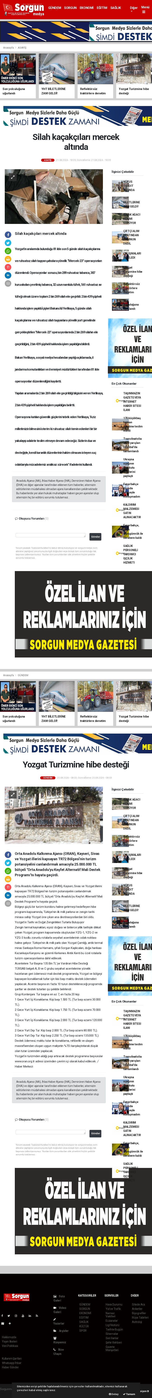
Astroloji (137, 1321)
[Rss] (38, 1315)
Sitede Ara (138, 1304)
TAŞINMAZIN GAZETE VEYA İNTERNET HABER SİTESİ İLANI (132, 402)
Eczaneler (112, 1320)
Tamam (130, 1394)
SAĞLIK (115, 8)
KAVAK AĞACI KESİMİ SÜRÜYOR (131, 219)
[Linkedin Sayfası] (31, 1315)
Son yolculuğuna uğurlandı (131, 304)
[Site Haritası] (4, 1323)
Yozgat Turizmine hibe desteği (132, 271)
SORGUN (70, 8)
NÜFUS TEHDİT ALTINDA (129, 186)
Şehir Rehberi (114, 1342)
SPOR (82, 1330)
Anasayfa (8, 47)
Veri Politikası (10, 1345)
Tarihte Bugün (114, 1329)
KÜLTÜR (84, 1326)
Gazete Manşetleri (112, 1348)
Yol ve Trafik (113, 1308)
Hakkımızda (9, 1337)
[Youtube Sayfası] (24, 1315)
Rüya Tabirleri (140, 1317)
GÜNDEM (54, 8)
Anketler (137, 1308)
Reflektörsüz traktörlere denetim (131, 288)
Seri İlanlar (112, 1338)
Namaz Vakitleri (110, 1315)
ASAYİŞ (22, 47)
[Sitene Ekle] (11, 1323)
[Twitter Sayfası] (10, 1315)
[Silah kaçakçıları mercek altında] (54, 196)
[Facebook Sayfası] (3, 1315)
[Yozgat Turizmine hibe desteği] (54, 815)
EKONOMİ (87, 8)
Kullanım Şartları (12, 1358)
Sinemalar (112, 1333)
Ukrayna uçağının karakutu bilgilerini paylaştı (129, 468)
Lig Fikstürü (112, 1325)
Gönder (95, 536)
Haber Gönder (10, 1367)
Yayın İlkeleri (9, 1341)
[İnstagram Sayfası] (17, 1315)
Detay (115, 1394)
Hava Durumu (114, 1304)
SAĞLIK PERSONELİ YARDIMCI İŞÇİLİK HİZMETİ (130, 554)
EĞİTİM (102, 8)
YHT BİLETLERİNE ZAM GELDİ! (131, 202)
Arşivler (63, 1330)
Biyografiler (139, 1313)
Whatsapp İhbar (11, 1363)
